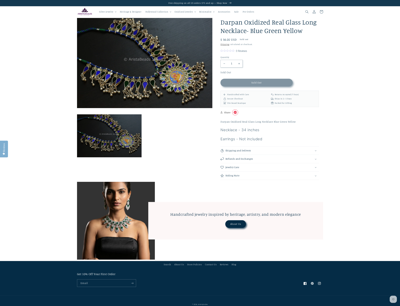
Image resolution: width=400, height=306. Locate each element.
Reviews (224, 264)
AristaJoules (203, 304)
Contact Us (211, 264)
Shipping (224, 44)
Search (167, 264)
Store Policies (194, 264)
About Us (235, 223)
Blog (234, 264)
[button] (107, 11)
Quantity (224, 57)
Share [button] (227, 112)
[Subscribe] (132, 283)
